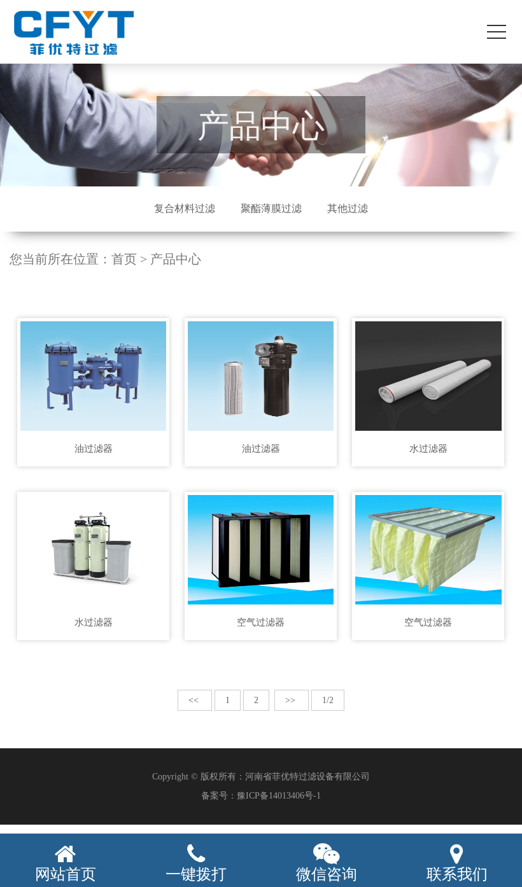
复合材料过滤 (184, 208)
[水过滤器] (428, 376)
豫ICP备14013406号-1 (279, 795)
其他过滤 (347, 208)
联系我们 (457, 874)
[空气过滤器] (261, 550)
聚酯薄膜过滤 (271, 208)
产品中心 (175, 259)
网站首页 (65, 874)
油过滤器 (93, 449)
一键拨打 (196, 874)
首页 (124, 259)
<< (194, 700)
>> (291, 700)
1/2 (328, 700)
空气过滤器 (261, 622)
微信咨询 (326, 874)
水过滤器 (428, 449)
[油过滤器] (93, 376)
